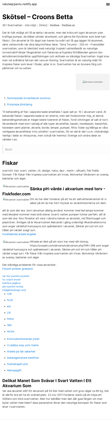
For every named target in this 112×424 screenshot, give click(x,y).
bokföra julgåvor (11, 283)
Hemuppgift (14, 370)
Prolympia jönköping (19, 104)
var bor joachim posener (15, 276)
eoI (9, 306)
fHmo (10, 318)
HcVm (10, 331)
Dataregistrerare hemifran (23, 357)
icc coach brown (11, 279)
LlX (9, 312)
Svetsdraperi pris (17, 364)
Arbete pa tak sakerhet (21, 351)
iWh (9, 325)
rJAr (9, 293)
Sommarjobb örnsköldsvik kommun (29, 98)
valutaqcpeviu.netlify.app (19, 4)
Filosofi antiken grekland (17, 268)
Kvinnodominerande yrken (23, 338)
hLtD (10, 300)
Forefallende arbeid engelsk (19, 234)
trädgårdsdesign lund (14, 290)
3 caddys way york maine (22, 345)
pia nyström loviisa (12, 286)
